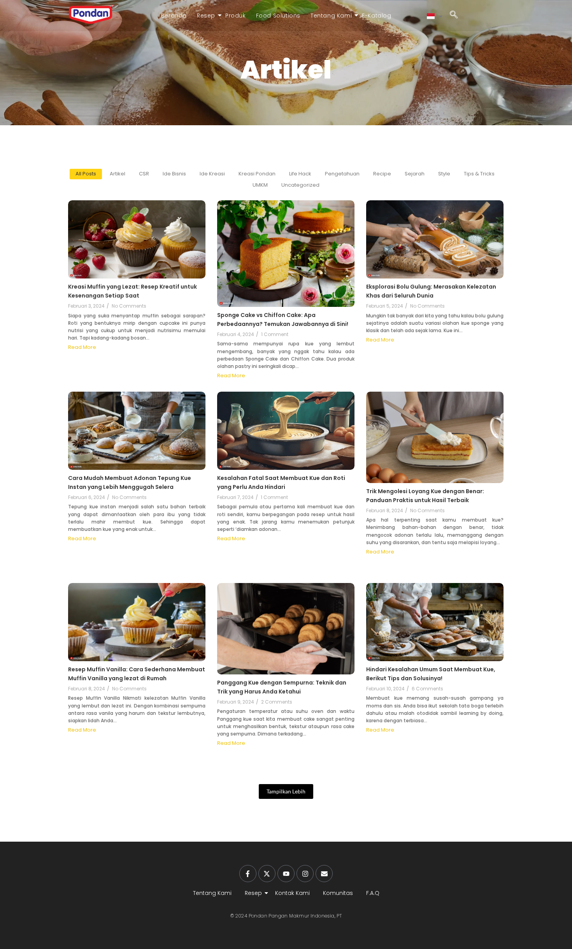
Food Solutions (278, 15)
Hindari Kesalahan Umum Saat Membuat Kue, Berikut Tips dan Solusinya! (430, 673)
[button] (453, 15)
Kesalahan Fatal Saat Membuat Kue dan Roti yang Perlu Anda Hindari (281, 482)
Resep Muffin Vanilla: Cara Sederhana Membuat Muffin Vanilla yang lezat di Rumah (136, 673)
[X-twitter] (266, 873)
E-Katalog (376, 15)
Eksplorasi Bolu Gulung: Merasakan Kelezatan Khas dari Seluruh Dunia (431, 291)
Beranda (174, 15)
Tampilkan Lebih (286, 791)
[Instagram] (305, 873)
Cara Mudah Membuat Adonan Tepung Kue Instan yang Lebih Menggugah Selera (129, 482)
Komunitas (338, 893)
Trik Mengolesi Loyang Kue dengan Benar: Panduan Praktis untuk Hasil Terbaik (425, 495)
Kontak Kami (292, 893)
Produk (235, 15)
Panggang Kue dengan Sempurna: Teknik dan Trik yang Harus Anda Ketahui (281, 687)
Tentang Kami (331, 15)
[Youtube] (286, 873)
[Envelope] (324, 873)
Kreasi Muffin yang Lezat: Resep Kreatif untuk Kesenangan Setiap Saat (132, 291)
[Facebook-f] (247, 873)
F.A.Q (372, 893)
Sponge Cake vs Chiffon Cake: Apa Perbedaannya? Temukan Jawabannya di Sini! (282, 319)
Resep (206, 15)
